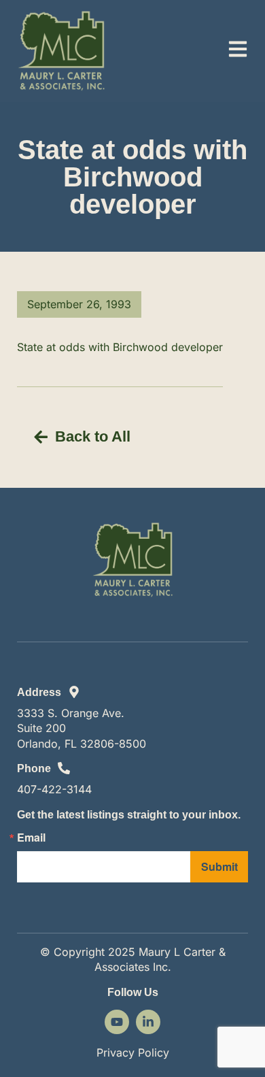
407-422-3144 (54, 789)
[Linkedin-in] (148, 1022)
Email (31, 837)
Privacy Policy (132, 1052)
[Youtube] (117, 1022)
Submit (219, 866)
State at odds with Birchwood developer (120, 347)
